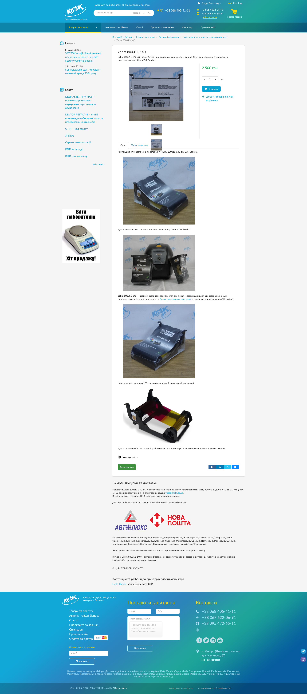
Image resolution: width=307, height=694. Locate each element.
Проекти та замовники (162, 27)
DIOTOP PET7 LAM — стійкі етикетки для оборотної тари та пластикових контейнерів (84, 118)
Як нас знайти (210, 660)
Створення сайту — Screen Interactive (214, 688)
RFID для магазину (76, 156)
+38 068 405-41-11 (219, 612)
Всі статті (97, 164)
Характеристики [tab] (139, 145)
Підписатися (82, 661)
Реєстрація (214, 3)
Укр (230, 3)
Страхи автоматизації (78, 142)
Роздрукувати (130, 457)
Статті (139, 27)
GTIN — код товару (76, 129)
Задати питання (127, 467)
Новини (70, 43)
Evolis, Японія (119, 584)
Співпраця (187, 27)
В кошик (213, 89)
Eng (240, 3)
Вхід (204, 3)
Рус (235, 3)
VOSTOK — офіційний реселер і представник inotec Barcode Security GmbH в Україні (83, 57)
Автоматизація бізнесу (116, 27)
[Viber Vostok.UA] (303, 659)
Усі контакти (210, 17)
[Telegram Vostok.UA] (303, 651)
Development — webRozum (181, 688)
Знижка (69, 135)
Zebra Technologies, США (140, 584)
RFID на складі (74, 149)
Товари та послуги (78, 27)
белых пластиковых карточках (175, 299)
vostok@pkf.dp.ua (174, 493)
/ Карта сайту (119, 688)
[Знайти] (149, 13)
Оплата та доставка (82, 639)
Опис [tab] (123, 145)
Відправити (140, 648)
